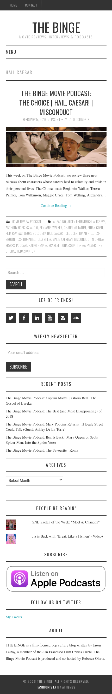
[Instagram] (63, 318)
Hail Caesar (55, 233)
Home (13, 5)
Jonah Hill (86, 233)
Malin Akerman (63, 239)
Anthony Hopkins (17, 227)
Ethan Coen (95, 227)
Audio (34, 227)
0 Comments (81, 119)
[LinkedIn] (37, 318)
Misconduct (82, 239)
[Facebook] (24, 318)
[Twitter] (11, 318)
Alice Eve (99, 221)
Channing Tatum (75, 227)
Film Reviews (14, 233)
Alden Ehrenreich (79, 221)
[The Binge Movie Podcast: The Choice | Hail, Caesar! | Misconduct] (56, 147)
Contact (31, 5)
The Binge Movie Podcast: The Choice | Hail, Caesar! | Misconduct (56, 102)
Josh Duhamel (25, 239)
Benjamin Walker (51, 227)
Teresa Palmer (86, 245)
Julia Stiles (43, 239)
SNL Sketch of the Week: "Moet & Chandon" (66, 522)
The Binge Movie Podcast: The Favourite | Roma (42, 450)
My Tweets (14, 616)
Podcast (21, 245)
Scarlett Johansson (62, 245)
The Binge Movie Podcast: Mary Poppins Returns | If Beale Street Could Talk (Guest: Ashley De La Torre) (54, 427)
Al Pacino (59, 221)
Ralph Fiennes (38, 245)
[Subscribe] (56, 579)
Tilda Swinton (26, 251)
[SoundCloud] (76, 318)
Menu (11, 52)
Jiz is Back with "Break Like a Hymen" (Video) (67, 536)
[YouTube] (50, 318)
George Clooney (35, 233)
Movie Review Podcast (26, 221)
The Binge (56, 27)
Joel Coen (70, 233)
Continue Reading (56, 205)
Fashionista (46, 687)
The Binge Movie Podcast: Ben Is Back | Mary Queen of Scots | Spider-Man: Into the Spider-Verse (52, 440)
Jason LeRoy (59, 119)
